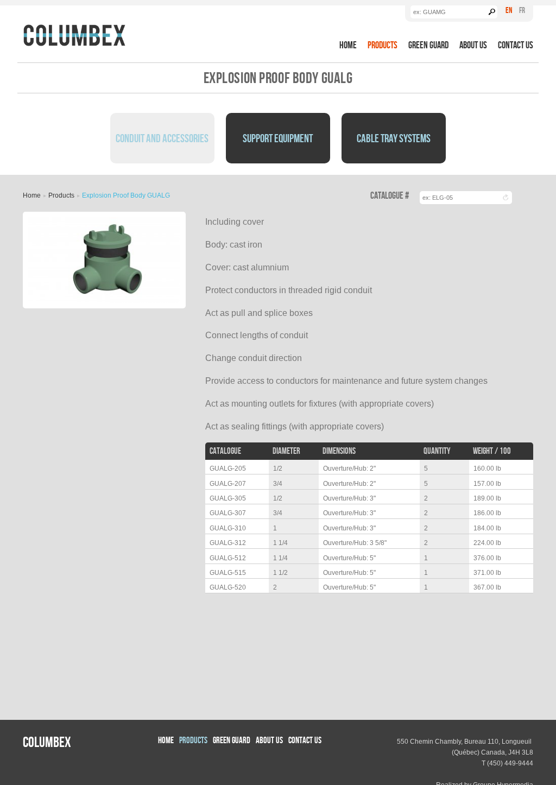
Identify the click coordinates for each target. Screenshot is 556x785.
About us (473, 45)
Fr (522, 10)
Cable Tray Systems (394, 138)
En (509, 10)
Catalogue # (389, 195)
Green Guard (428, 45)
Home (348, 45)
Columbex (47, 741)
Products (382, 45)
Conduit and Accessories (162, 138)
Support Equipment (278, 138)
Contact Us (515, 45)
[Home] (74, 35)
